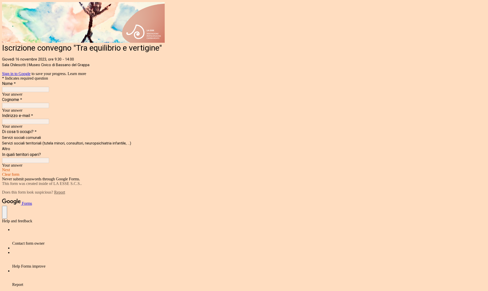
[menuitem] (249, 236)
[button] (244, 170)
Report (59, 192)
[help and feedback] (4, 212)
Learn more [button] (77, 73)
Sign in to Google (16, 73)
